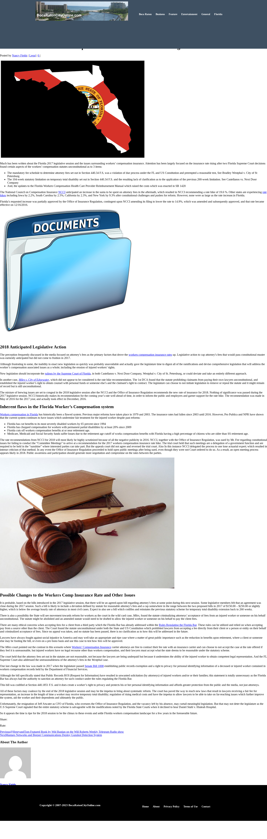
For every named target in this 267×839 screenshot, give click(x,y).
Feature (173, 14)
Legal (32, 55)
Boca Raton (145, 14)
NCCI (61, 192)
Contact (206, 806)
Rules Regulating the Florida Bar (178, 624)
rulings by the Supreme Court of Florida (68, 373)
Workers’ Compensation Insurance (91, 647)
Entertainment (189, 14)
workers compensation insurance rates (150, 354)
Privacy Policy (171, 806)
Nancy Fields (19, 55)
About (156, 806)
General (205, 14)
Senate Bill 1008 (94, 666)
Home (145, 806)
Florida (218, 14)
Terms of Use (190, 806)
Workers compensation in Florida (19, 414)
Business (160, 14)
